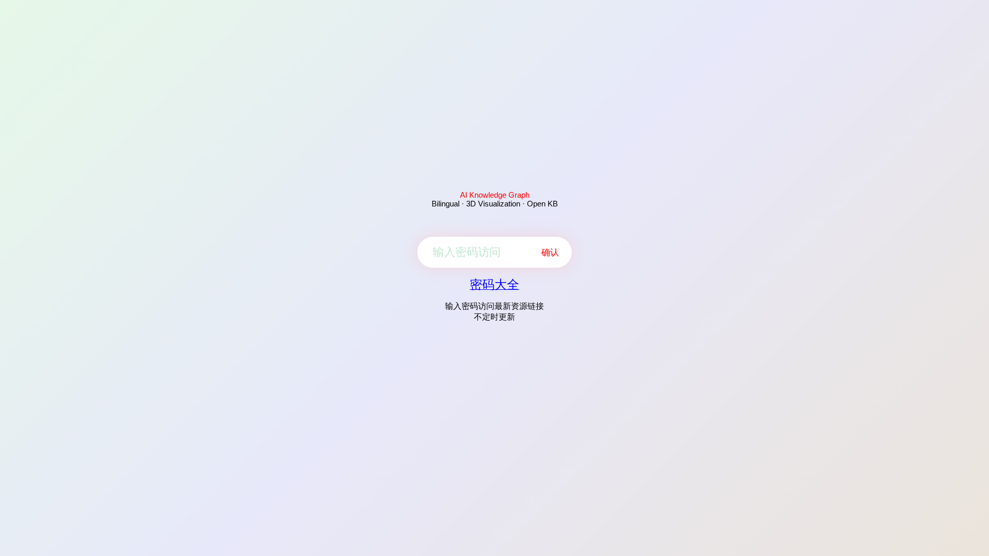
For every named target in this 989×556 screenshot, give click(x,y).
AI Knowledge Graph (495, 194)
